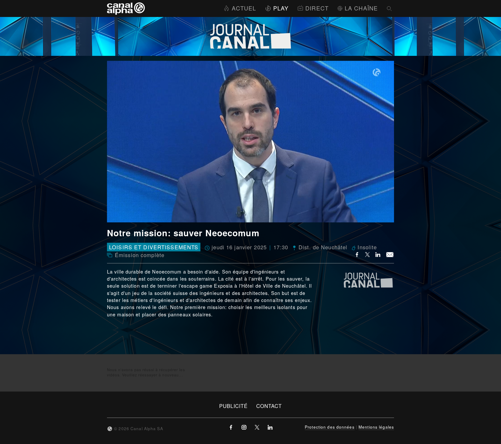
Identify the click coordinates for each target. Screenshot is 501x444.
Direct (317, 8)
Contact (269, 406)
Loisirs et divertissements (153, 247)
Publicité (233, 406)
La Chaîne (361, 8)
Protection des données (330, 427)
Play (281, 8)
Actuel (244, 8)
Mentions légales (376, 427)
